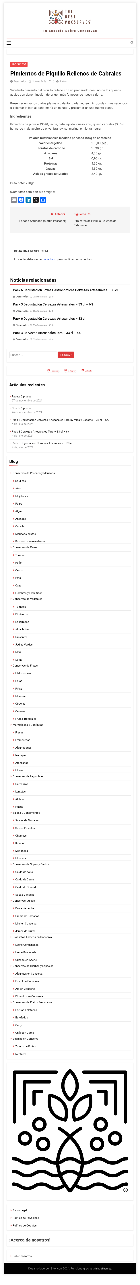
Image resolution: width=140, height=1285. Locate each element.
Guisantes (21, 637)
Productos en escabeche (30, 541)
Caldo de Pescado (26, 887)
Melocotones (23, 673)
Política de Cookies (25, 1225)
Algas (18, 511)
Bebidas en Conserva (25, 1038)
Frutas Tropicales (25, 718)
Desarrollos (20, 81)
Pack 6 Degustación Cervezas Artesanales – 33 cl (49, 318)
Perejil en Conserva (27, 981)
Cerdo (19, 570)
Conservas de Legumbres (28, 776)
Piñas (18, 688)
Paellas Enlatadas (26, 1010)
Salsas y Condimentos (26, 812)
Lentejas (20, 791)
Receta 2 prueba (21, 396)
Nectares (20, 1054)
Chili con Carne (24, 1032)
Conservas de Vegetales (27, 599)
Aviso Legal (20, 1210)
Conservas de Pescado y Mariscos (34, 473)
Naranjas (20, 755)
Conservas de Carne (25, 547)
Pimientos (21, 614)
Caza (18, 585)
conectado (49, 259)
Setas (18, 659)
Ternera (19, 555)
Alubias (19, 799)
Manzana (20, 696)
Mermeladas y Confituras (28, 725)
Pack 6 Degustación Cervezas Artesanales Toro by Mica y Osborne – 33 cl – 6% (60, 420)
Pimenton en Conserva (29, 996)
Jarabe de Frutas (25, 931)
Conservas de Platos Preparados (32, 1002)
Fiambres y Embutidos (28, 593)
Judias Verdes (24, 644)
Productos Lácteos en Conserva (32, 937)
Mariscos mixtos (25, 534)
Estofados (21, 1017)
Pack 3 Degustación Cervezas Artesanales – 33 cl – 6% (53, 304)
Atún (18, 488)
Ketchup (20, 843)
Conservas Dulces (24, 900)
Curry (18, 1025)
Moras (19, 770)
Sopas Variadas (24, 894)
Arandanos (21, 763)
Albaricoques (23, 747)
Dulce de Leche (24, 908)
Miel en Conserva (25, 923)
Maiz (18, 652)
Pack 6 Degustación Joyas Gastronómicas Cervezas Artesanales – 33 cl (65, 290)
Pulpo (18, 503)
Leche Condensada (26, 944)
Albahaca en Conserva (28, 973)
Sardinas (20, 481)
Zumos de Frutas (25, 1046)
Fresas (19, 732)
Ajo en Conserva (25, 988)
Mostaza (20, 858)
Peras (18, 681)
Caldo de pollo (24, 872)
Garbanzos (21, 784)
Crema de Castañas (27, 916)
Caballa (19, 526)
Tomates (20, 606)
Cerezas (20, 711)
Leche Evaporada (25, 952)
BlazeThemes (103, 1268)
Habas (19, 806)
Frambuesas (22, 740)
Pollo (18, 562)
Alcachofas (22, 629)
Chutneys (21, 835)
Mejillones (21, 496)
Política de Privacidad (26, 1218)
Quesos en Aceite (26, 960)
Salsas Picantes (25, 828)
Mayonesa (21, 850)
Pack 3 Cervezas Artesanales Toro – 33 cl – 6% (47, 333)
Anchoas (20, 518)
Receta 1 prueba (21, 408)
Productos (18, 64)
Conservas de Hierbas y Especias (33, 966)
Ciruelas (20, 703)
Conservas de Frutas (25, 665)
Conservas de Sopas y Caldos (31, 864)
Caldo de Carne (24, 879)
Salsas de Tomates (27, 820)
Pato (18, 578)
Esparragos (22, 622)
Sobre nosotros (22, 1256)
